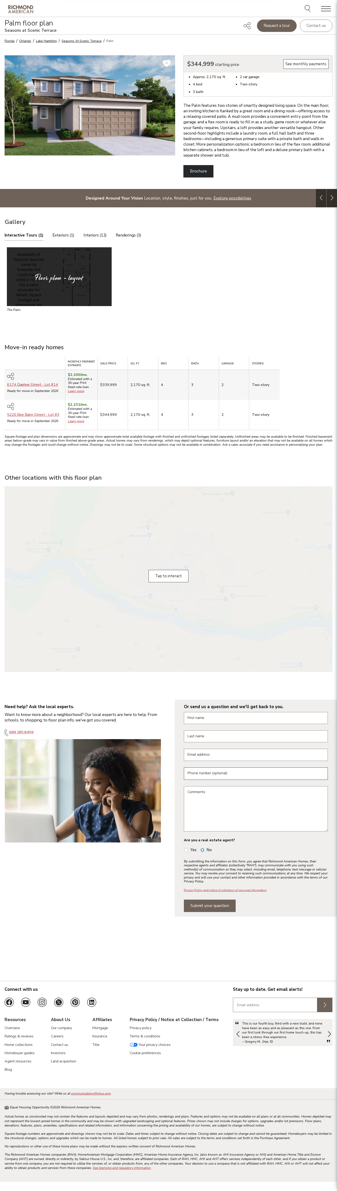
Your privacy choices (154, 1044)
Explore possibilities (232, 198)
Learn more (76, 391)
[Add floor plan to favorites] (167, 63)
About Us (60, 1020)
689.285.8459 (21, 732)
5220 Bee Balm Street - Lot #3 (33, 414)
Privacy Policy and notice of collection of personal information (225, 890)
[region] (168, 395)
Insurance (99, 1036)
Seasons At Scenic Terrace (82, 41)
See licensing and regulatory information (122, 1168)
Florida (9, 41)
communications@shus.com (91, 1093)
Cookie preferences (145, 1053)
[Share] (247, 25)
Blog (8, 1069)
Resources (15, 1020)
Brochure (198, 171)
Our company (61, 1028)
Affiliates (102, 1020)
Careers (57, 1036)
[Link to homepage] (21, 9)
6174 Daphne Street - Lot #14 (32, 384)
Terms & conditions (145, 1036)
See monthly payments (305, 64)
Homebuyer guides (20, 1053)
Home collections (19, 1044)
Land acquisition (63, 1061)
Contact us (316, 25)
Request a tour (277, 25)
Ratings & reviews (19, 1036)
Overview (12, 1028)
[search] (308, 9)
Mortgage (100, 1028)
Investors (58, 1053)
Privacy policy (141, 1028)
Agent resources (18, 1061)
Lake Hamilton (46, 41)
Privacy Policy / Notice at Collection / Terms (174, 1020)
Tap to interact (168, 576)
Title (95, 1044)
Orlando (25, 41)
